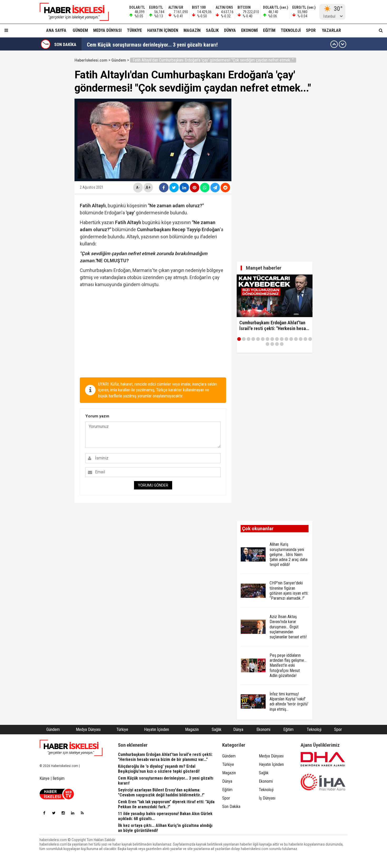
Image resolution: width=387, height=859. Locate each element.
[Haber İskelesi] (71, 748)
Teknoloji (291, 30)
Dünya (230, 30)
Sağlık (212, 30)
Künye (44, 778)
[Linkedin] (72, 813)
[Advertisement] (49, 135)
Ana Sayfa (56, 30)
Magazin (192, 30)
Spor (311, 30)
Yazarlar (331, 30)
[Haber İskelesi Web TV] (56, 797)
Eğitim (269, 30)
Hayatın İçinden (162, 30)
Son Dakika (231, 806)
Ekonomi (249, 30)
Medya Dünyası (107, 30)
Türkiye (134, 30)
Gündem (80, 30)
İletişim (58, 778)
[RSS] (82, 813)
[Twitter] (53, 813)
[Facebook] (44, 813)
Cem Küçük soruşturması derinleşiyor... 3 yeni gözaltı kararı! (152, 44)
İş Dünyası (267, 798)
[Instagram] (63, 813)
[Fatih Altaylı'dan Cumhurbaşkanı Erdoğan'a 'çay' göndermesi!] (71, 12)
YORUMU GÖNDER (153, 485)
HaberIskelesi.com (91, 60)
